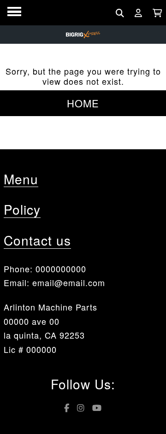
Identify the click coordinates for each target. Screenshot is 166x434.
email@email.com (68, 282)
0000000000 (61, 269)
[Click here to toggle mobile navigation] (14, 12)
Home (83, 103)
